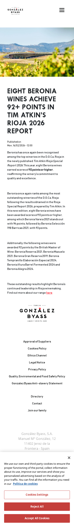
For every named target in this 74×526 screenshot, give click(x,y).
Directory (37, 396)
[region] (37, 489)
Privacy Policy (37, 369)
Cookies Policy (37, 348)
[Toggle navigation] (61, 10)
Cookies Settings (37, 494)
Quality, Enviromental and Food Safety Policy (37, 376)
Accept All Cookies (37, 518)
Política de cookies (25, 484)
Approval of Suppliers (37, 341)
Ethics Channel (37, 355)
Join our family (37, 410)
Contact (37, 403)
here (49, 292)
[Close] (69, 457)
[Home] (15, 11)
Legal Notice (37, 362)
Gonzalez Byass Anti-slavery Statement (37, 383)
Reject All (36, 506)
